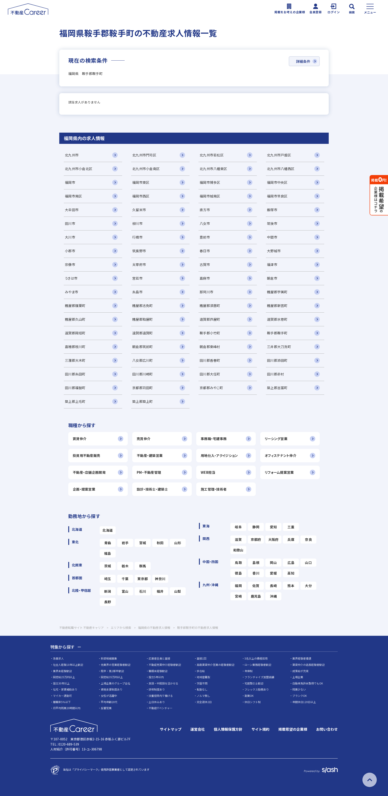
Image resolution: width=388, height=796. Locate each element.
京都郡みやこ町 (211, 387)
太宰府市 (139, 264)
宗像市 (70, 264)
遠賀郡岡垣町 (75, 333)
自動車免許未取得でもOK (307, 683)
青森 (107, 542)
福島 (107, 553)
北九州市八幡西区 (280, 168)
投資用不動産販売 (86, 455)
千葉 (125, 578)
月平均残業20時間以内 (66, 708)
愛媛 (273, 573)
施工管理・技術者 (214, 489)
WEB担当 (208, 472)
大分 (308, 585)
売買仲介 (143, 438)
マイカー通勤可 (62, 695)
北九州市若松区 (212, 155)
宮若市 (137, 278)
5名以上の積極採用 (256, 658)
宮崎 (238, 596)
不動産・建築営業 (150, 455)
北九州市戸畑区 (279, 155)
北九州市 (72, 155)
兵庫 (290, 539)
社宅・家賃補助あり (65, 689)
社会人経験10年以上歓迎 (68, 665)
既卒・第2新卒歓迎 (112, 671)
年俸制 (249, 671)
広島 (290, 562)
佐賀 (255, 585)
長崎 (273, 585)
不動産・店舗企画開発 (89, 472)
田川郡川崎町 (142, 374)
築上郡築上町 (142, 401)
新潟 (107, 591)
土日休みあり (157, 702)
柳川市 (137, 223)
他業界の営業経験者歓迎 (115, 665)
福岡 (238, 585)
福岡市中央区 (277, 182)
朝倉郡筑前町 (142, 346)
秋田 (160, 542)
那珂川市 (206, 291)
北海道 (107, 530)
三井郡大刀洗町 (279, 346)
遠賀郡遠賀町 (142, 333)
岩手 (125, 542)
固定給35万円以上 (112, 677)
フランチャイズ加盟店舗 (259, 677)
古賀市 (205, 264)
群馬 (142, 566)
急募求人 (58, 658)
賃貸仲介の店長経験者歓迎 (308, 665)
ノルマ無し (203, 695)
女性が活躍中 (109, 695)
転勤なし (202, 689)
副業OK (249, 695)
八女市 (205, 223)
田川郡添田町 (277, 360)
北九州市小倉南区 (146, 168)
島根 (255, 562)
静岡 (255, 526)
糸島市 (137, 291)
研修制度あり (157, 689)
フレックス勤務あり (257, 689)
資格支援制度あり (111, 689)
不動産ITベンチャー (160, 708)
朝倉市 (272, 278)
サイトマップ (170, 729)
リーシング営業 (276, 438)
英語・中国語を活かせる (163, 683)
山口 (308, 562)
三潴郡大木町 (75, 360)
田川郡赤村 (275, 374)
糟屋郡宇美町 (277, 291)
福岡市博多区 (210, 182)
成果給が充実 (300, 671)
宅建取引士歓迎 (254, 683)
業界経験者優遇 (301, 658)
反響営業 (106, 708)
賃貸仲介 (79, 438)
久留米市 (139, 209)
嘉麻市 (205, 278)
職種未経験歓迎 (158, 671)
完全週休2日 (204, 702)
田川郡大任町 (210, 374)
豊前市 (205, 237)
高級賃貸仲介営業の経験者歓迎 (215, 665)
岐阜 (238, 526)
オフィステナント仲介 (280, 455)
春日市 (205, 250)
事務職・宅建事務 (214, 438)
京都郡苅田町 (142, 387)
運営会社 (197, 729)
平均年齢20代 (109, 702)
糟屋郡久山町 (75, 319)
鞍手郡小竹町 (210, 333)
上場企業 (297, 677)
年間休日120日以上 (304, 702)
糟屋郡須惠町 (210, 305)
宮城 (142, 542)
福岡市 (70, 182)
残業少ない (299, 689)
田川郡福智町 (75, 387)
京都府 (256, 539)
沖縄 (273, 596)
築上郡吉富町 (277, 387)
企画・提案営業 (84, 489)
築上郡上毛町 (75, 401)
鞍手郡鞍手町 (277, 333)
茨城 (107, 566)
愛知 (273, 526)
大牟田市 (72, 209)
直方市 (205, 209)
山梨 (177, 591)
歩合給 (201, 671)
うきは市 (71, 278)
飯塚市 (272, 209)
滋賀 (238, 539)
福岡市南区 (73, 196)
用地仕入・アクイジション (219, 455)
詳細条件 (303, 61)
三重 (290, 526)
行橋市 (137, 237)
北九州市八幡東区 (213, 168)
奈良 (308, 539)
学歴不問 (202, 683)
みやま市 (71, 291)
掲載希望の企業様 (292, 729)
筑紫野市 (139, 250)
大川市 (70, 237)
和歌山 (238, 550)
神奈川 (160, 578)
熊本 (290, 585)
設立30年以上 (61, 683)
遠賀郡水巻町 (277, 319)
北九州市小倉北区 (78, 168)
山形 (177, 542)
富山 (125, 591)
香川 (255, 573)
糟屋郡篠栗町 (75, 305)
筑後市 (272, 223)
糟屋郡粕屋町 (142, 319)
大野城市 (274, 250)
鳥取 (238, 562)
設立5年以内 (156, 677)
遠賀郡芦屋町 (210, 319)
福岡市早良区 (277, 196)
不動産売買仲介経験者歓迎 (165, 665)
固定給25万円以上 (64, 677)
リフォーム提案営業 (279, 472)
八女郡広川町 (142, 360)
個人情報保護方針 (228, 729)
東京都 (142, 578)
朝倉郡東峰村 (210, 346)
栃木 (125, 566)
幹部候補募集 (109, 658)
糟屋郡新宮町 (277, 305)
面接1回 (201, 658)
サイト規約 (260, 729)
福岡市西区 (140, 196)
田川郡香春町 (210, 360)
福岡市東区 (140, 182)
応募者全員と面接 (159, 658)
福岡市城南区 (210, 196)
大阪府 (273, 539)
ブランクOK (299, 695)
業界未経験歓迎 (62, 671)
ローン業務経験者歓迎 (258, 665)
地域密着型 (203, 677)
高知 (290, 573)
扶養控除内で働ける (161, 695)
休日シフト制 (253, 702)
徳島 (238, 573)
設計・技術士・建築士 (152, 489)
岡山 (273, 562)
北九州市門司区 (144, 155)
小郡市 (70, 250)
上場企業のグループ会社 (115, 683)
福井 (160, 591)
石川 (142, 591)
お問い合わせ (327, 729)
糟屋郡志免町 (142, 305)
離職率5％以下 (62, 702)
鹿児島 (256, 596)
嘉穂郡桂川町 (75, 346)
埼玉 (107, 578)
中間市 (272, 237)
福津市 (272, 264)
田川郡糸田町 (75, 374)
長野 (107, 601)
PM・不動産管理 (149, 472)
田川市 (70, 223)
